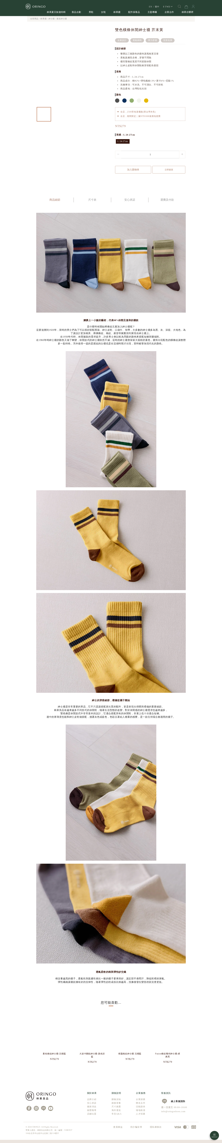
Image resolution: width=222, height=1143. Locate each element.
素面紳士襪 (61, 19)
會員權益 (118, 1127)
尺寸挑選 (116, 1106)
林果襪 (117, 12)
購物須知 (116, 1099)
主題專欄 (152, 12)
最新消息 (92, 1106)
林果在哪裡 (187, 12)
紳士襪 (51, 19)
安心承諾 (92, 1103)
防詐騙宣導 (136, 1127)
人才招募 (140, 1114)
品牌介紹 (92, 1099)
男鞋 (91, 12)
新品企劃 (76, 12)
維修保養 (116, 1103)
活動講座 (140, 1106)
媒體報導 (92, 1110)
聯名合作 (140, 1103)
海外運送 (116, 1110)
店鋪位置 (92, 1114)
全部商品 (34, 19)
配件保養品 (134, 12)
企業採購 (140, 1099)
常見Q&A (117, 1114)
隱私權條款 (156, 1127)
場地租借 (140, 1110)
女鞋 (103, 12)
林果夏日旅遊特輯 (56, 12)
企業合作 (169, 12)
